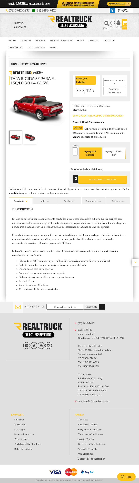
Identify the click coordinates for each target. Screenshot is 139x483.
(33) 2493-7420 (86, 323)
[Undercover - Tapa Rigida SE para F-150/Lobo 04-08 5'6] (26, 72)
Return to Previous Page (34, 63)
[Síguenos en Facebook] (26, 345)
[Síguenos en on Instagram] (48, 345)
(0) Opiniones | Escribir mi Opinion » (91, 105)
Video (43, 201)
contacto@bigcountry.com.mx (94, 401)
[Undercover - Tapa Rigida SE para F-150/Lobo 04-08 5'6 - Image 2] (30, 137)
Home (14, 63)
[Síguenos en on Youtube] (41, 345)
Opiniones (116, 201)
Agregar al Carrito (90, 153)
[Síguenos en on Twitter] (34, 345)
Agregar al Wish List (114, 153)
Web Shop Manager (94, 480)
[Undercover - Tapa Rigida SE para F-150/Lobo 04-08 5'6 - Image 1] (15, 137)
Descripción (19, 201)
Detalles (67, 201)
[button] (107, 25)
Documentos (92, 201)
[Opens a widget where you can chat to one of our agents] (126, 477)
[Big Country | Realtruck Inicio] (69, 15)
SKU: (75, 109)
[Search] (107, 25)
